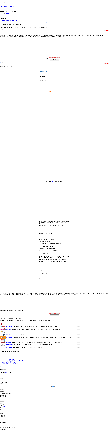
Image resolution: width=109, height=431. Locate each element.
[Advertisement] (47, 44)
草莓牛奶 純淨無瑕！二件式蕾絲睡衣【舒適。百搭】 (10, 361)
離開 (4, 429)
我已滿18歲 (2, 429)
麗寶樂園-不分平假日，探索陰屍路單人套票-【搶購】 (10, 357)
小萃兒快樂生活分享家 (7, 6)
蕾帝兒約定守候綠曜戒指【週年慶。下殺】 (8, 362)
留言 (7, 372)
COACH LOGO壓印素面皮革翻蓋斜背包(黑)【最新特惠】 (10, 358)
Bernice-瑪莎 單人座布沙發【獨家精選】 (8, 359)
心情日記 (7, 13)
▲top (1, 376)
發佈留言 (2, 383)
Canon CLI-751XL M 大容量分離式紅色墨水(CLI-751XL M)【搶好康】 (12, 363)
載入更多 (2, 378)
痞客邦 (6, 372)
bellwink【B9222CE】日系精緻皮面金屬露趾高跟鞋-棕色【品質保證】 (12, 360)
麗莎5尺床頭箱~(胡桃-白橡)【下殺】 (10, 20)
